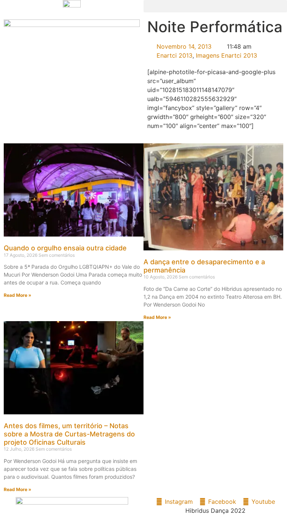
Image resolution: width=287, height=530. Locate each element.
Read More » (17, 295)
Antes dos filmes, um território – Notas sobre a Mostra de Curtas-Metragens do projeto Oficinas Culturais (69, 434)
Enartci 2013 (174, 55)
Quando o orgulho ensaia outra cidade (65, 248)
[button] (215, 6)
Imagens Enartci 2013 (226, 55)
